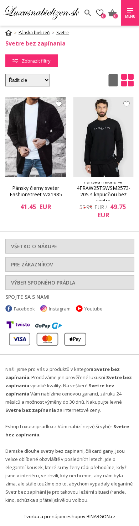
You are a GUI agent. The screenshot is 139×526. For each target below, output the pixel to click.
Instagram (60, 308)
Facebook (24, 308)
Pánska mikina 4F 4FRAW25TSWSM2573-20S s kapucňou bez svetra (103, 191)
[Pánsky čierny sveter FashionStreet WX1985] (35, 137)
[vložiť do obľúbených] (57, 106)
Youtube (93, 308)
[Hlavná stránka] (11, 33)
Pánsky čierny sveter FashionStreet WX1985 (36, 191)
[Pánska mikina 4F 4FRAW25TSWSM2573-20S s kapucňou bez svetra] (103, 137)
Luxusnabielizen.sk (41, 13)
